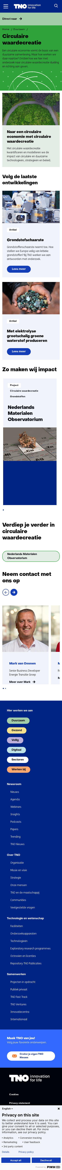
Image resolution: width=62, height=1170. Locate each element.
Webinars (15, 806)
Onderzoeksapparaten (23, 933)
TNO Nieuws (17, 844)
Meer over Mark (19, 682)
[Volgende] (13, 592)
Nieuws (14, 791)
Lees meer (21, 270)
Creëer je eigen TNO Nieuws (31, 1056)
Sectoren (18, 759)
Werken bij (19, 769)
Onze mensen (18, 885)
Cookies (14, 1095)
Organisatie (17, 862)
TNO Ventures (18, 1004)
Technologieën (18, 941)
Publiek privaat (18, 989)
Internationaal (18, 1019)
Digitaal (16, 750)
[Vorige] (5, 592)
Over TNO (13, 855)
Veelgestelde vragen (22, 907)
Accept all (15, 1160)
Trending (15, 836)
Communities (18, 900)
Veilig (15, 740)
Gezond (17, 730)
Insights (15, 814)
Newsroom (14, 784)
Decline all (46, 1160)
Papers (14, 829)
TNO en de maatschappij (24, 892)
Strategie (15, 877)
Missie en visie (18, 870)
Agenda (15, 799)
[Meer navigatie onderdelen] (58, 19)
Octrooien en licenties (23, 956)
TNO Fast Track (18, 996)
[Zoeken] (56, 5)
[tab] (3, 688)
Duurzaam (18, 720)
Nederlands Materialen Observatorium (24, 557)
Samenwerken (16, 974)
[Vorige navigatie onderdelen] (3, 19)
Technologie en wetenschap (25, 918)
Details (5, 1152)
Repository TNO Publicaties (25, 963)
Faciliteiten (16, 926)
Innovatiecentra (19, 1011)
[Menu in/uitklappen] (5, 6)
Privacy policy (26, 1152)
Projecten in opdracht (22, 982)
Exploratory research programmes (30, 948)
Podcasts (15, 821)
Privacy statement (19, 1103)
